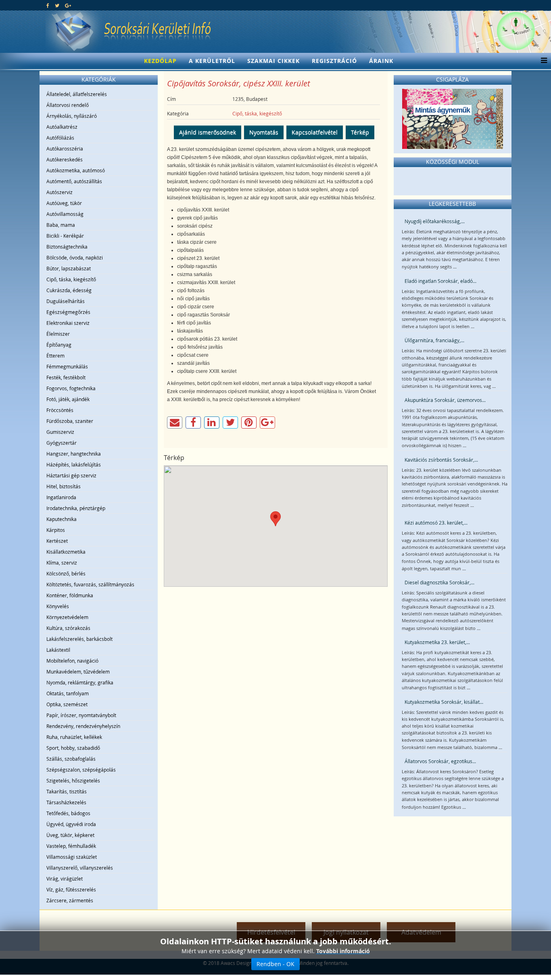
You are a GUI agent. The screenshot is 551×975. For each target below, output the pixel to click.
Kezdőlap (160, 61)
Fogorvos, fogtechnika (71, 388)
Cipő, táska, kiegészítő (71, 279)
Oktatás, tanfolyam (67, 693)
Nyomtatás (263, 132)
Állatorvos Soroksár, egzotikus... (440, 761)
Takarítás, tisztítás (66, 791)
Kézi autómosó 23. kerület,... (436, 522)
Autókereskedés (64, 159)
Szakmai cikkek (273, 61)
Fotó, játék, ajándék (68, 399)
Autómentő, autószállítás (74, 181)
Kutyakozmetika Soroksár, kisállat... (444, 702)
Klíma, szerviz (61, 562)
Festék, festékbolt (66, 377)
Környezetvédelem (67, 617)
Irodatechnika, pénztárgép (75, 508)
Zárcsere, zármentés (69, 900)
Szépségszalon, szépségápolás (81, 769)
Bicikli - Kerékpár (65, 235)
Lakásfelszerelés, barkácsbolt (79, 639)
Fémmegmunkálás (67, 366)
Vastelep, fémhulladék (71, 846)
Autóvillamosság (64, 214)
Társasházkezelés (66, 802)
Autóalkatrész (61, 126)
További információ (343, 951)
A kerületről (212, 61)
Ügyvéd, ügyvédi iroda (71, 824)
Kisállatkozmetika (66, 551)
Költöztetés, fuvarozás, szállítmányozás (90, 584)
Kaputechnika (61, 519)
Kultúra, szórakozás (68, 628)
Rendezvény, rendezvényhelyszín (83, 726)
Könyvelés (57, 606)
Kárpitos (55, 530)
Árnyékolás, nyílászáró (71, 116)
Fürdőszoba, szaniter (69, 421)
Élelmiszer (58, 334)
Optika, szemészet (67, 704)
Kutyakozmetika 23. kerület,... (437, 642)
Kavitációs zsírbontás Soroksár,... (441, 459)
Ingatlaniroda (61, 497)
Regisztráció (334, 61)
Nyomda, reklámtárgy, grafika (79, 682)
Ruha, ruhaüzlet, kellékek (74, 737)
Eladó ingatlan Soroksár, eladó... (440, 281)
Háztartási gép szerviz (71, 475)
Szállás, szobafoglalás (71, 758)
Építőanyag (58, 344)
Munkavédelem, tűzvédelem (78, 671)
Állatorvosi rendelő (67, 105)
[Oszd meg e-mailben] (174, 422)
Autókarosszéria (64, 148)
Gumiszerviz (60, 432)
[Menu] (542, 61)
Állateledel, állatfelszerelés (76, 94)
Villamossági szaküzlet (71, 857)
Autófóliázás (60, 137)
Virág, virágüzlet (64, 878)
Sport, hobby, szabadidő (73, 748)
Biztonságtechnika (67, 246)
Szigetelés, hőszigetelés (73, 780)
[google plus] (68, 5)
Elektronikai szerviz (68, 323)
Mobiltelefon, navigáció (72, 660)
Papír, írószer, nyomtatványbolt (81, 715)
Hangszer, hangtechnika (73, 453)
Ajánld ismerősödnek (207, 132)
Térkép (360, 132)
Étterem (55, 355)
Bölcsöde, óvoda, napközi (74, 257)
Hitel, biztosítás (63, 486)
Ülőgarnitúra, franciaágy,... (434, 340)
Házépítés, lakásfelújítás (73, 464)
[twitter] (57, 5)
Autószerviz (59, 192)
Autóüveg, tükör (64, 203)
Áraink (381, 61)
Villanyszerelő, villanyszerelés (79, 867)
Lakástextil (58, 650)
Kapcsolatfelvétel (315, 132)
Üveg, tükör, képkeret (70, 835)
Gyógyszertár (61, 442)
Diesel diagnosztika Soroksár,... (439, 582)
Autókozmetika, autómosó (75, 170)
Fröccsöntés (59, 410)
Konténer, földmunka (69, 595)
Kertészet (57, 541)
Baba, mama (60, 225)
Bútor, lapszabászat (68, 268)
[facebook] (47, 5)
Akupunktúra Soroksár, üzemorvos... (445, 400)
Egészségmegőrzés (68, 312)
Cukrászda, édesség (69, 290)
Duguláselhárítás (65, 301)
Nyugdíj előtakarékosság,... (435, 221)
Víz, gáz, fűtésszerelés (71, 889)
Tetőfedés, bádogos (68, 813)
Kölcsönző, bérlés (66, 573)
